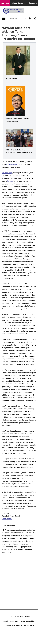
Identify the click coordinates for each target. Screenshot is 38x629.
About (10, 617)
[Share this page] (35, 18)
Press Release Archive (22, 617)
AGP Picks (5, 3)
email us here (7, 519)
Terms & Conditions (28, 621)
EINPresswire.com (12, 164)
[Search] (25, 18)
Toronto (10, 181)
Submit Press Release (11, 621)
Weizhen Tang (7, 173)
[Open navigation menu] (3, 18)
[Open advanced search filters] (29, 18)
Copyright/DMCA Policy (13, 626)
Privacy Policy (29, 626)
